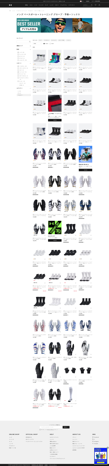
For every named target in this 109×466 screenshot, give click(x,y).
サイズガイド (53, 456)
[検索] (91, 5)
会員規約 (46, 464)
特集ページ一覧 (12, 447)
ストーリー (75, 439)
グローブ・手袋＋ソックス (39, 10)
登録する (65, 427)
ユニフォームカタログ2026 (79, 447)
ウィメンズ (41, 5)
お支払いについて (53, 450)
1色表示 (52, 43)
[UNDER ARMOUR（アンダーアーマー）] (10, 5)
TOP (10, 10)
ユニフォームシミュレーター (79, 445)
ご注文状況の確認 (53, 454)
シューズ (51, 5)
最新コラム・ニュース (77, 443)
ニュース (52, 439)
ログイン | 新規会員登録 (96, 1)
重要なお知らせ (53, 441)
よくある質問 (53, 445)
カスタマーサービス (54, 437)
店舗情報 (87, 1)
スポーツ (57, 5)
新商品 (26, 5)
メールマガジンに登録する (54, 424)
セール (31, 5)
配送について (53, 447)
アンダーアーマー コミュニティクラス (34, 441)
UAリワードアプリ (30, 439)
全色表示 (46, 43)
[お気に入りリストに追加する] (45, 64)
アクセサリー (30, 10)
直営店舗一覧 (29, 437)
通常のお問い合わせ (54, 443)
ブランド (74, 437)
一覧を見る (55, 120)
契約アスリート (76, 441)
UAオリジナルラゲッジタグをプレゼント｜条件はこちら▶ (54, 1)
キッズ (46, 5)
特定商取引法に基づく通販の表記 (37, 464)
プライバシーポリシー (50, 429)
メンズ (35, 5)
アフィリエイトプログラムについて (57, 458)
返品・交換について (54, 452)
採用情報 (74, 450)
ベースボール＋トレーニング (21, 10)
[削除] (41, 40)
